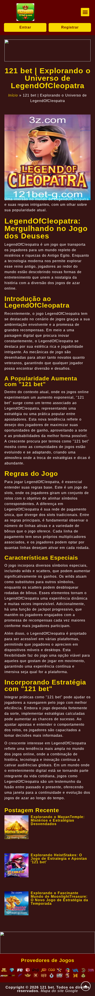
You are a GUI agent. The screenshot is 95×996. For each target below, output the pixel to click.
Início (13, 95)
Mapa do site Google (59, 991)
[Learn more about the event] (47, 50)
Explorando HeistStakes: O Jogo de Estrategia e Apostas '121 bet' (59, 858)
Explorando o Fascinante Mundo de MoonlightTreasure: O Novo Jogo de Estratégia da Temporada (59, 898)
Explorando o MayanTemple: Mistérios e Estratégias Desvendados (58, 820)
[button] (85, 12)
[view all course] (86, 986)
